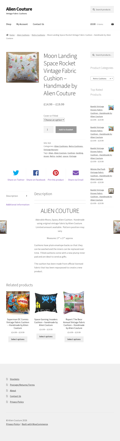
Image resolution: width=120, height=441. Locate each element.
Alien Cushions (23, 35)
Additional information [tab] (17, 204)
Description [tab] (12, 195)
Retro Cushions (38, 35)
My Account (22, 24)
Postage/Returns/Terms (22, 384)
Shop (8, 24)
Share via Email (75, 179)
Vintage (72, 156)
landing (79, 153)
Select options (17, 339)
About (13, 390)
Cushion (71, 153)
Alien (51, 153)
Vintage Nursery (51, 149)
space (65, 156)
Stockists (14, 379)
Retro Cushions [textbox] (101, 78)
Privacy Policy (17, 401)
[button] (34, 56)
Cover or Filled (51, 115)
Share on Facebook (35, 179)
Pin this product (56, 179)
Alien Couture (19, 9)
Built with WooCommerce (35, 424)
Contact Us (38, 24)
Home (12, 35)
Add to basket (66, 129)
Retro (52, 156)
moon (46, 156)
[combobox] (102, 78)
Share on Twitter (16, 179)
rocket (59, 156)
